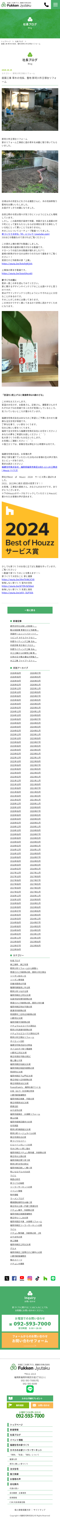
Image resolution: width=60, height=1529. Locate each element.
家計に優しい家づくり (19, 1464)
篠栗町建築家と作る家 (20, 987)
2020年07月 (35, 811)
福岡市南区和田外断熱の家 (22, 1068)
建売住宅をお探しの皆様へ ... (23, 626)
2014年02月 (15, 934)
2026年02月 (15, 684)
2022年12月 (15, 757)
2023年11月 (35, 734)
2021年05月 (35, 791)
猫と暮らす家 (16, 1060)
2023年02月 (15, 753)
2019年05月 (35, 838)
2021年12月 (15, 780)
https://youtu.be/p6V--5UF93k (17, 592)
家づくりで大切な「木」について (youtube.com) (26, 233)
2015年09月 (15, 907)
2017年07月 (35, 880)
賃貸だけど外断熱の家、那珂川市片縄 (27, 1002)
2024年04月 (15, 726)
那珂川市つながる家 (19, 991)
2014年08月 (15, 922)
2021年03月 (35, 795)
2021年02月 (15, 799)
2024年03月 (35, 726)
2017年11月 (35, 872)
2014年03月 (35, 930)
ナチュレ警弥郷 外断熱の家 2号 (25, 1233)
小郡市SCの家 (16, 1018)
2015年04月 (35, 914)
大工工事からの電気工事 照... (23, 653)
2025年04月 (15, 703)
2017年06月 (15, 884)
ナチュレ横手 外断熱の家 (22, 1210)
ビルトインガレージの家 (21, 1144)
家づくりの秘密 (17, 1183)
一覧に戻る (30, 610)
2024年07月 (35, 719)
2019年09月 (35, 830)
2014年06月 (15, 926)
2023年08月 (15, 742)
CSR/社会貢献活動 (17, 1502)
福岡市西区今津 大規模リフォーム (26, 1221)
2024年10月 (15, 715)
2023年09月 (35, 738)
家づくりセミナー (18, 1140)
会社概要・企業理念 (18, 1493)
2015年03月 (15, 918)
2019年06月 (15, 838)
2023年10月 (15, 738)
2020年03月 (35, 818)
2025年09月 (35, 692)
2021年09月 (35, 784)
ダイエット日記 (17, 1041)
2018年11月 (35, 849)
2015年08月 (35, 907)
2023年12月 (15, 734)
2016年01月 (35, 903)
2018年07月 (35, 857)
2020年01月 (35, 822)
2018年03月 (35, 864)
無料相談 (20, 1405)
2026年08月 (15, 673)
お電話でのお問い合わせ (30, 1414)
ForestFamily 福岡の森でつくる (25, 1087)
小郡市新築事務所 (18, 1094)
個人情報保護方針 (22, 1509)
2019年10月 (15, 830)
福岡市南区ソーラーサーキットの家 (26, 1225)
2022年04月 (15, 772)
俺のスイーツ (16, 1259)
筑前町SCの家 (16, 1071)
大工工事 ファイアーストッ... (23, 660)
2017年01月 (35, 891)
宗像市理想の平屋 (18, 983)
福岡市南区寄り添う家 (20, 1160)
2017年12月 (15, 872)
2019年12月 (15, 826)
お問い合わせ (44, 1405)
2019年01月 (35, 845)
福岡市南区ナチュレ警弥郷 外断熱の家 (28, 1152)
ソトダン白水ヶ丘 (18, 975)
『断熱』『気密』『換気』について (24, 1454)
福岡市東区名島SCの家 (20, 1064)
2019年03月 (35, 841)
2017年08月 (15, 880)
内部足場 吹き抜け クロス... (22, 645)
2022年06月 (15, 769)
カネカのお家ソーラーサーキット (26, 1449)
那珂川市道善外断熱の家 (21, 1029)
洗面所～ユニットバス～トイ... (24, 633)
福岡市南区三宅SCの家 (20, 995)
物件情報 (14, 1194)
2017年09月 (35, 876)
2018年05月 (35, 861)
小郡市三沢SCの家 (18, 1052)
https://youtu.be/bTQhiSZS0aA (18, 585)
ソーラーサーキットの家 (21, 1186)
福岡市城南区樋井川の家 (21, 1121)
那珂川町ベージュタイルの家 (23, 1133)
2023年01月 (35, 753)
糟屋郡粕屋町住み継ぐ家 (21, 1202)
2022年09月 (35, 761)
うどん (13, 1175)
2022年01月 (35, 776)
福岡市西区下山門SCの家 (21, 1075)
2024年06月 (15, 723)
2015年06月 (35, 911)
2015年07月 (15, 911)
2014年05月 (35, 926)
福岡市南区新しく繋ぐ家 (21, 1167)
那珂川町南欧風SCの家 (20, 1129)
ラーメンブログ (17, 1198)
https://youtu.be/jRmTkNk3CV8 (18, 579)
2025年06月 (15, 700)
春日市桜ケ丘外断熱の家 (21, 1079)
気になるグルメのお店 (20, 1171)
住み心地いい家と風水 (20, 1148)
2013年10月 (35, 937)
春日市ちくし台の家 (19, 1217)
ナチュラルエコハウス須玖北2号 (24, 1033)
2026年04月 (15, 680)
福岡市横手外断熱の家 (20, 1022)
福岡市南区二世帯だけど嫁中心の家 (26, 1252)
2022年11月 (35, 757)
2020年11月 (35, 803)
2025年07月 (35, 696)
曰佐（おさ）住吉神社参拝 (22, 1091)
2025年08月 (15, 696)
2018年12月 (15, 849)
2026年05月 (35, 676)
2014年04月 (15, 930)
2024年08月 (15, 719)
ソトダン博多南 (17, 979)
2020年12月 (15, 803)
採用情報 (13, 1497)
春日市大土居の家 (18, 1156)
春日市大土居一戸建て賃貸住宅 (24, 1206)
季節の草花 (15, 1179)
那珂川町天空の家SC (19, 1163)
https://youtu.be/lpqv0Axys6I (17, 273)
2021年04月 (15, 795)
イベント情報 (16, 1190)
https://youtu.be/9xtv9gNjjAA (17, 263)
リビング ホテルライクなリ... (23, 637)
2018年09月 (35, 853)
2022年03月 (35, 772)
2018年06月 (15, 861)
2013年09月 (15, 941)
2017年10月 (15, 876)
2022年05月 (35, 769)
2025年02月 (15, 707)
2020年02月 (15, 822)
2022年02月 (15, 776)
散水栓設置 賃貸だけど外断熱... (24, 630)
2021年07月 (35, 788)
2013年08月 (35, 941)
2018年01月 (35, 868)
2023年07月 (35, 742)
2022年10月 (15, 761)
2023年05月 (35, 746)
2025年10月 (15, 692)
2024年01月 (35, 730)
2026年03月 (35, 680)
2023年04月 (15, 749)
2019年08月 (15, 834)
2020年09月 (35, 807)
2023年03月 (35, 749)
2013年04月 (15, 949)
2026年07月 (35, 673)
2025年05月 (35, 700)
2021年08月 (15, 788)
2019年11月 (35, 826)
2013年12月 (35, 934)
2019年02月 (15, 845)
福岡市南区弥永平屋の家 (21, 1006)
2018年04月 (15, 864)
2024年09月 (35, 715)
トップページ (6, 41)
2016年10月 (15, 899)
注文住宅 (14, 1468)
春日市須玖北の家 (18, 1137)
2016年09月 (35, 899)
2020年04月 (15, 818)
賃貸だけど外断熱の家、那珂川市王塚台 (28, 972)
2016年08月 (15, 903)
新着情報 (14, 1429)
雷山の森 (14, 1117)
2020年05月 (35, 815)
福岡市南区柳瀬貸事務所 (21, 1213)
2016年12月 (15, 895)
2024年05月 (35, 723)
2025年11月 (35, 688)
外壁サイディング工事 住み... (23, 641)
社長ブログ (19, 41)
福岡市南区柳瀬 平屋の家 (22, 1098)
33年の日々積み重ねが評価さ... (24, 656)
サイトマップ (39, 1509)
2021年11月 (35, 780)
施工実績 (14, 1240)
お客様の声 (15, 1478)
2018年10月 (15, 853)
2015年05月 (15, 914)
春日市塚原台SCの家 (19, 1083)
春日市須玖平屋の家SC (20, 1056)
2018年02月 (15, 868)
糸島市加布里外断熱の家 (21, 998)
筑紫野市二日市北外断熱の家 (23, 1014)
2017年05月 (35, 884)
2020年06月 (15, 815)
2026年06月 (15, 676)
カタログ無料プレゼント (32, 1398)
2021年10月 (15, 784)
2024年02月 (15, 730)
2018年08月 (15, 857)
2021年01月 (35, 799)
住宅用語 (14, 1125)
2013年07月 (15, 945)
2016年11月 (35, 895)
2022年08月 (15, 765)
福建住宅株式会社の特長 (21, 1045)
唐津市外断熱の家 (18, 1010)
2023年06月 (15, 746)
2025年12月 (15, 688)
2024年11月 (35, 711)
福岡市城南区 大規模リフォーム (25, 1114)
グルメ (13, 1248)
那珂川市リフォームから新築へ (24, 968)
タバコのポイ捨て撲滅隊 (21, 1048)
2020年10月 (15, 807)
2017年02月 (15, 891)
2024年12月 (15, 711)
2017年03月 (35, 887)
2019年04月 (15, 841)
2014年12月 (35, 918)
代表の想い (14, 1488)
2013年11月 (15, 937)
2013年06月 (35, 945)
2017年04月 (15, 887)
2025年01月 (35, 707)
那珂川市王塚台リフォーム (22, 1037)
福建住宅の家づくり (19, 1444)
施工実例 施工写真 (19, 964)
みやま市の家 (16, 1110)
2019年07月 (35, 834)
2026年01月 (35, 684)
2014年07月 (35, 922)
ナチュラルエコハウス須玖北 (23, 1025)
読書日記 (14, 1106)
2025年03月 (35, 703)
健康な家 (13, 1459)
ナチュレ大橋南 (17, 1263)
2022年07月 (35, 765)
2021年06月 (15, 791)
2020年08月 (15, 811)
